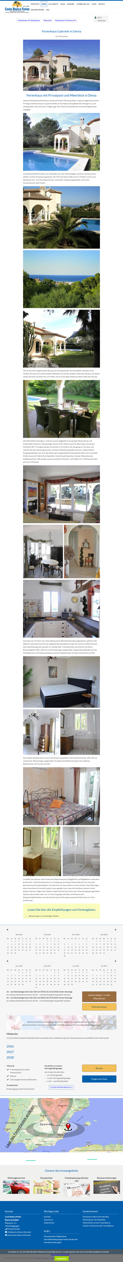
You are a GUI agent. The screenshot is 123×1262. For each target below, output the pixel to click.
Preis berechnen (99, 1007)
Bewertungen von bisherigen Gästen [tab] (44, 916)
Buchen (99, 1068)
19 (26, 947)
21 (8, 950)
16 (15, 947)
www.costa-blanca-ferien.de (18, 1235)
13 (30, 944)
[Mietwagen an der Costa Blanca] (16, 1193)
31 (54, 953)
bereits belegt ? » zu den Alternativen (99, 997)
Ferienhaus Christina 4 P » (66, 20)
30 (15, 953)
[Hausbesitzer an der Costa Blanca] (46, 1193)
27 (30, 950)
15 (11, 947)
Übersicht (47, 20)
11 (22, 944)
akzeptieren (61, 1258)
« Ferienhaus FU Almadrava (28, 20)
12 (26, 944)
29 (11, 953)
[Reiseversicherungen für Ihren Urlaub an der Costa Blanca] (106, 1193)
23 (15, 950)
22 (11, 950)
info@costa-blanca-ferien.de (19, 1232)
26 (26, 950)
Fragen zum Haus (99, 1079)
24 (19, 950)
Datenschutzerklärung (60, 1254)
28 (8, 953)
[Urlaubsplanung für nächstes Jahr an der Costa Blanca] (76, 1196)
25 (22, 950)
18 (22, 947)
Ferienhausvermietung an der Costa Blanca (17, 7)
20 (30, 947)
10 (19, 944)
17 (19, 947)
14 (8, 947)
